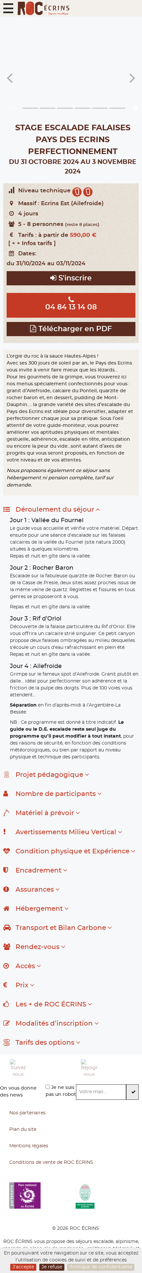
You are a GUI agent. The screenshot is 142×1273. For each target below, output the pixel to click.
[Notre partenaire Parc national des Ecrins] (42, 1195)
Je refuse (52, 1267)
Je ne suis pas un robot (61, 1091)
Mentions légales (28, 1146)
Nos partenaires (27, 1113)
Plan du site (22, 1129)
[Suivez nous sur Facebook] (40, 1067)
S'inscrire (74, 278)
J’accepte (23, 1267)
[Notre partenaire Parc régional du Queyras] (109, 1195)
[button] (8, 8)
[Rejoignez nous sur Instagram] (111, 1067)
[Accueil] (43, 8)
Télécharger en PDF (74, 329)
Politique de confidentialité (100, 1267)
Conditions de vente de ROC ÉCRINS (51, 1162)
